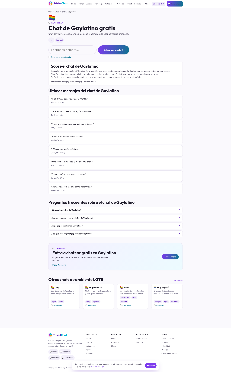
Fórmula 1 (138, 4)
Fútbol (129, 4)
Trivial (81, 4)
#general (59, 40)
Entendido (151, 365)
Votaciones (109, 4)
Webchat (139, 342)
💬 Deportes (65, 352)
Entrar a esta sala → (114, 50)
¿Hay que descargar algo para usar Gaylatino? (71, 233)
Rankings (99, 4)
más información (97, 367)
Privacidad (165, 346)
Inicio (73, 4)
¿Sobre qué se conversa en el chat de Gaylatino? (72, 218)
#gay (51, 40)
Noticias (120, 4)
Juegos (89, 4)
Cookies (164, 350)
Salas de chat (158, 4)
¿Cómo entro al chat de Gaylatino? (66, 210)
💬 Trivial (53, 352)
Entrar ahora (170, 257)
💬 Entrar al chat (174, 4)
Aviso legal (165, 342)
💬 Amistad (54, 358)
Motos (147, 4)
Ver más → (178, 280)
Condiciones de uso (169, 353)
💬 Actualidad (67, 358)
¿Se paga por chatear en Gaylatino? (67, 226)
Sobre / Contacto (168, 338)
